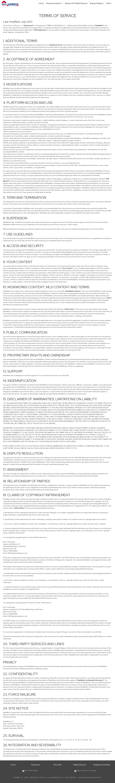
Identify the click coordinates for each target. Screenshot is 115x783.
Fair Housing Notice (90, 777)
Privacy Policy (38, 777)
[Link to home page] (11, 3)
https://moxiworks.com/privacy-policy (34, 669)
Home (41, 3)
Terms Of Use (20, 777)
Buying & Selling (97, 4)
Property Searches (54, 4)
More (109, 4)
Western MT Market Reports (76, 3)
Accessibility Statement (63, 777)
